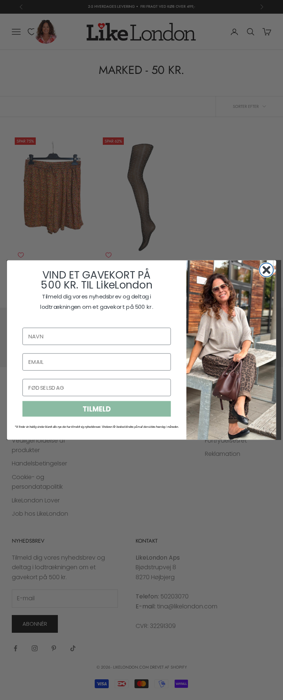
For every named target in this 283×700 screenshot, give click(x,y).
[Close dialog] (266, 270)
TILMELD (97, 409)
